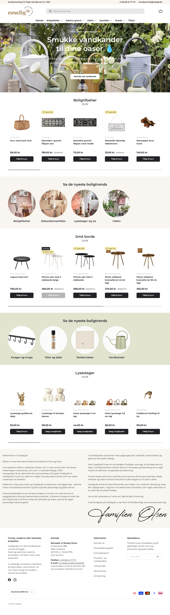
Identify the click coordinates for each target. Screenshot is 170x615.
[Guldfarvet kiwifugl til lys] (148, 395)
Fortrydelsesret (101, 553)
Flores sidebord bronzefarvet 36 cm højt (147, 280)
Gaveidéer (104, 20)
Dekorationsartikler (53, 221)
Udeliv (90, 20)
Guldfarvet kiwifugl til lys (148, 415)
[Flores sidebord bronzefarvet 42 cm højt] (116, 258)
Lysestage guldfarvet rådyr (21, 415)
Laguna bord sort (19, 277)
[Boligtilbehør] (22, 203)
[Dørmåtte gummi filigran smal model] (85, 122)
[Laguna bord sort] (21, 258)
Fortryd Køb (100, 566)
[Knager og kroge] (22, 340)
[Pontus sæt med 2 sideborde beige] (53, 258)
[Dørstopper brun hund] (148, 122)
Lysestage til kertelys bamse (53, 415)
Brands (118, 20)
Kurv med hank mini (21, 140)
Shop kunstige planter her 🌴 (85, 80)
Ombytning (99, 576)
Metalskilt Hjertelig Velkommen (115, 142)
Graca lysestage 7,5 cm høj (115, 415)
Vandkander (117, 357)
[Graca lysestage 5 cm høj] (85, 395)
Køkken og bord (73, 20)
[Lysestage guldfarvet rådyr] (21, 395)
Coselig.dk (17, 604)
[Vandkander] (116, 340)
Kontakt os (99, 543)
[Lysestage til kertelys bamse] (53, 395)
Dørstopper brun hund (145, 142)
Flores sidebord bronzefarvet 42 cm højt (115, 280)
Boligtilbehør (53, 20)
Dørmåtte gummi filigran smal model (83, 142)
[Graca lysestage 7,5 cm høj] (116, 395)
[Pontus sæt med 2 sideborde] (85, 258)
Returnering (100, 571)
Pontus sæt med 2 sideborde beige (51, 278)
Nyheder (40, 20)
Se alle (85, 104)
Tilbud (131, 20)
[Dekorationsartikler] (53, 203)
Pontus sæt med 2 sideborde (82, 278)
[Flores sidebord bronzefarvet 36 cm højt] (148, 258)
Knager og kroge (22, 357)
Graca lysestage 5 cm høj (84, 415)
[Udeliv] (116, 203)
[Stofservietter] (85, 340)
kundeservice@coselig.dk (150, 2)
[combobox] (95, 11)
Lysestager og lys (85, 221)
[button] (160, 11)
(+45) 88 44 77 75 (127, 2)
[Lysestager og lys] (85, 203)
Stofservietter (85, 357)
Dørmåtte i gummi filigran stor (51, 142)
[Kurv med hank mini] (21, 122)
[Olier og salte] (53, 340)
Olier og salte (53, 357)
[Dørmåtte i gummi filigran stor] (53, 122)
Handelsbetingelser (103, 548)
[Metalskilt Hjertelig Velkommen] (116, 122)
